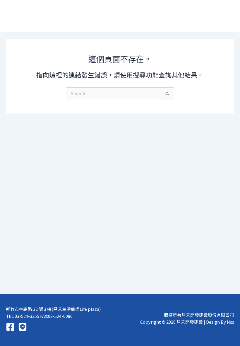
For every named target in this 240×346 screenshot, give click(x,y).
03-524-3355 (27, 316)
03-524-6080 (60, 316)
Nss (230, 322)
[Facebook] (10, 327)
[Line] (22, 327)
